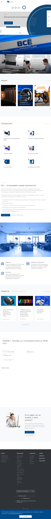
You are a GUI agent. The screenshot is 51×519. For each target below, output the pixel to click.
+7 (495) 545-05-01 (6, 355)
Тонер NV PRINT (7, 153)
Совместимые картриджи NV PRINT (20, 457)
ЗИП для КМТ (19, 463)
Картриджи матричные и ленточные (19, 478)
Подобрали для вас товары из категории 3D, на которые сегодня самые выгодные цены (25, 313)
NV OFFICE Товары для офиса (36, 138)
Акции (41, 453)
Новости (41, 455)
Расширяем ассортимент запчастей (40, 311)
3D (17, 484)
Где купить (32, 463)
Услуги (3, 453)
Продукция (20, 453)
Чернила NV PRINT (33, 153)
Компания (32, 453)
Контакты (42, 458)
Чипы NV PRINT (7, 167)
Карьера (31, 458)
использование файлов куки (15, 513)
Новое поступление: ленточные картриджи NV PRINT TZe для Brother (8, 313)
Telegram (27, 508)
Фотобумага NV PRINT (34, 167)
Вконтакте (24, 508)
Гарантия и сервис (5, 458)
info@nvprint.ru (30, 351)
